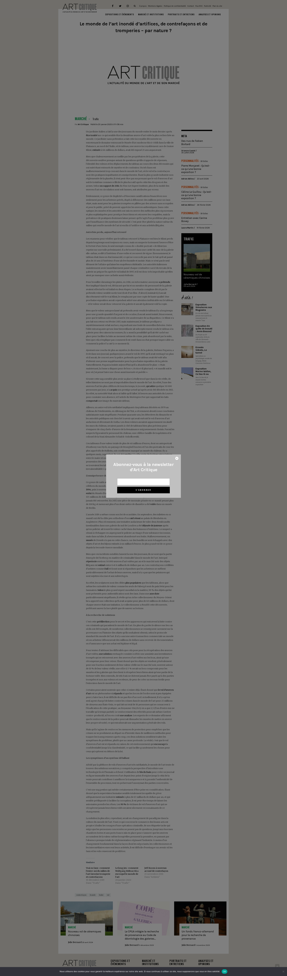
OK (224, 971)
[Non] (283, 971)
